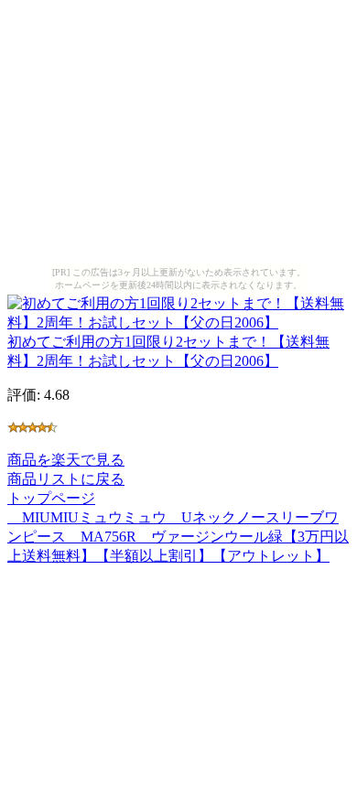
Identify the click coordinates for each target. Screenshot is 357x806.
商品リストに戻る (65, 479)
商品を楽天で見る (65, 459)
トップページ (51, 498)
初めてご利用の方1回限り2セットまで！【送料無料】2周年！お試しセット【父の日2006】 (168, 351)
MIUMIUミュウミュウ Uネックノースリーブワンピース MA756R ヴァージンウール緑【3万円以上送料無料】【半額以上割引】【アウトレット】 (178, 537)
